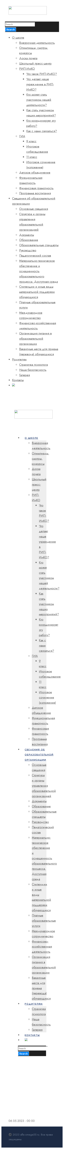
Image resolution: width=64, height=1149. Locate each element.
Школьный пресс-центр (35, 63)
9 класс (31, 141)
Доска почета (28, 58)
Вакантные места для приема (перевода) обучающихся (41, 988)
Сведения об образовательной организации (39, 755)
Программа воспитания (35, 193)
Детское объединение (34, 172)
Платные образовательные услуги (44, 920)
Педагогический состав (35, 255)
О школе (18, 37)
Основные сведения (33, 209)
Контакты (18, 380)
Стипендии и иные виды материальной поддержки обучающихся (37, 291)
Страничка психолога (33, 364)
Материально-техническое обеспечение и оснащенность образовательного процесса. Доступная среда (38, 271)
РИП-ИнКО (27, 68)
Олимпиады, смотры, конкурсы (40, 458)
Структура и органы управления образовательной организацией (44, 785)
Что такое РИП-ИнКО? (41, 74)
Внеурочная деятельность (37, 43)
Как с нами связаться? (41, 131)
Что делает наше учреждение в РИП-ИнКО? (40, 84)
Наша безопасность (32, 370)
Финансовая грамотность (36, 188)
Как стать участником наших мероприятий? (49, 604)
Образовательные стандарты (38, 245)
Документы (26, 235)
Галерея (24, 375)
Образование (28, 240)
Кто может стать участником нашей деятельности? (38, 99)
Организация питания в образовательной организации (35, 338)
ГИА (22, 136)
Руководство (27, 250)
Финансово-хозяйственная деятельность (42, 946)
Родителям (19, 359)
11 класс (31, 157)
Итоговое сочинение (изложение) (47, 697)
